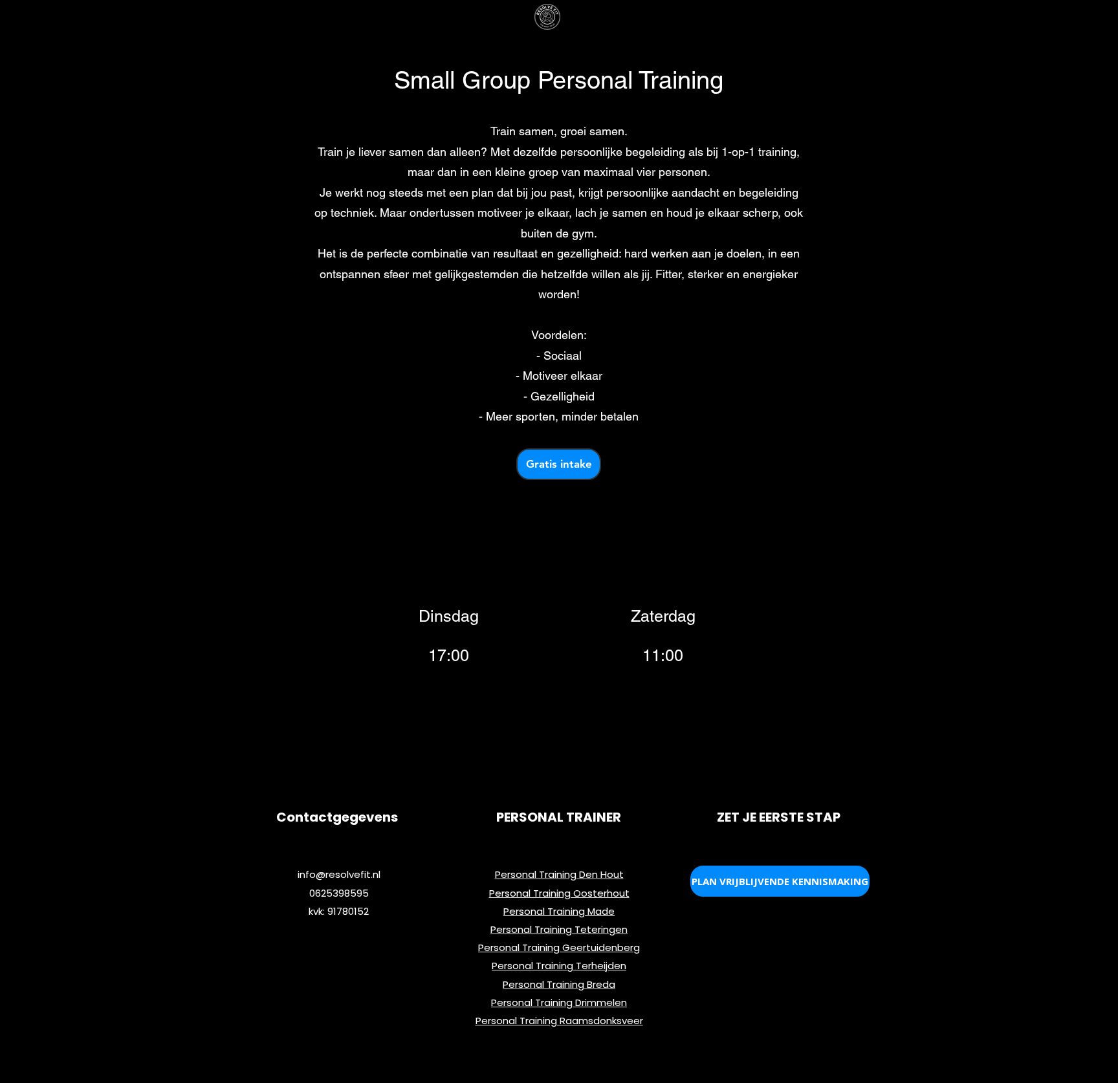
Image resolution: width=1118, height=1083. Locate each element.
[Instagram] (766, 647)
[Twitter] (726, 647)
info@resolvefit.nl (339, 874)
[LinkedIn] (746, 647)
